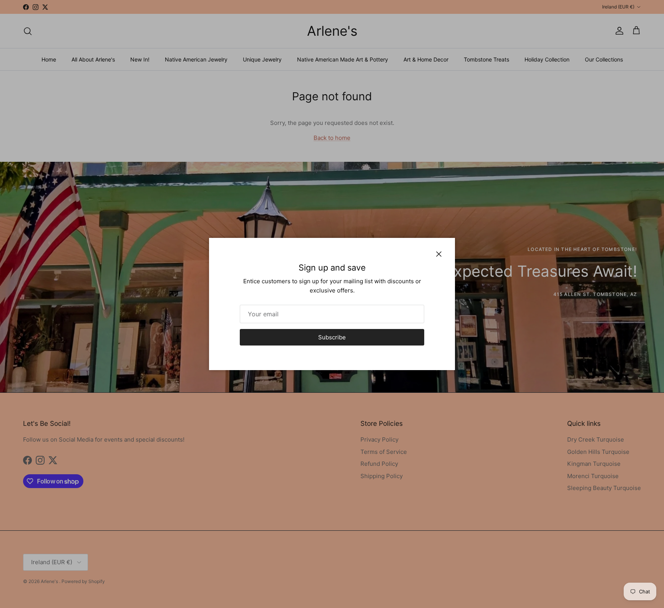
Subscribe (332, 337)
